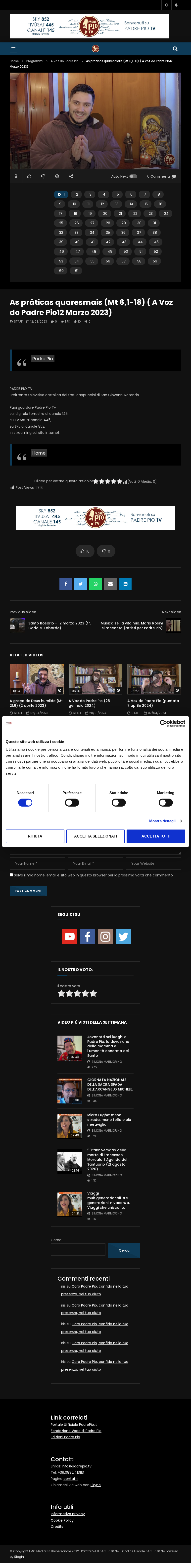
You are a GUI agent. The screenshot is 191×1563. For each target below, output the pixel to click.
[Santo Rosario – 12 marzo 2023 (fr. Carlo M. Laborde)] (17, 625)
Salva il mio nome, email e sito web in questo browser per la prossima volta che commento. (94, 875)
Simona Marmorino (107, 1062)
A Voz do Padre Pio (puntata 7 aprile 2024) (153, 703)
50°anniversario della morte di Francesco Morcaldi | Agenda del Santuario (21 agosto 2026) (107, 1160)
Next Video (171, 611)
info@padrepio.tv (77, 1466)
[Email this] (110, 584)
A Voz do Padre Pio (65, 61)
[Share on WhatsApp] (95, 584)
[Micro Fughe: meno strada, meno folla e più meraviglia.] (69, 1126)
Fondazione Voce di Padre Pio (76, 1430)
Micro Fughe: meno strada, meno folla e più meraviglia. (109, 1119)
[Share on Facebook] (65, 584)
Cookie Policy (62, 1520)
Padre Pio (42, 359)
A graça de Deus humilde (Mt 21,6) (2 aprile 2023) (36, 703)
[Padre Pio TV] (95, 48)
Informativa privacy (68, 1513)
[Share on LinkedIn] (125, 584)
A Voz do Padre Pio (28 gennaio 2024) (89, 703)
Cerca (56, 1239)
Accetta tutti (156, 836)
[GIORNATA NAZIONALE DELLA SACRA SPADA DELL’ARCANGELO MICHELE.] (69, 1091)
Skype (96, 1484)
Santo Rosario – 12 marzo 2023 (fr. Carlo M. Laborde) (59, 625)
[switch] (72, 803)
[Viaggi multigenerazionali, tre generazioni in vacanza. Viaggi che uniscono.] (69, 1204)
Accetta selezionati (95, 836)
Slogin (19, 1557)
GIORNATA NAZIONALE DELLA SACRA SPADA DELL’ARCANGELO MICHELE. (110, 1084)
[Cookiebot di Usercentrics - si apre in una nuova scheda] (163, 723)
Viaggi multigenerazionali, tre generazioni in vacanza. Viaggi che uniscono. (108, 1200)
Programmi (34, 61)
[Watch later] (166, 5)
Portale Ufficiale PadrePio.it (74, 1424)
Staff (18, 321)
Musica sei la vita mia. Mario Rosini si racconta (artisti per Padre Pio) (132, 625)
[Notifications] (176, 5)
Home (14, 61)
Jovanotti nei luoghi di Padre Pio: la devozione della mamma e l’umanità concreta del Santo (108, 1046)
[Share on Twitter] (80, 584)
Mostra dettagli (162, 821)
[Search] (175, 48)
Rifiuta (35, 836)
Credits (57, 1526)
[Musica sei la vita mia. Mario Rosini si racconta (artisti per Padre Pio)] (173, 625)
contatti (70, 1478)
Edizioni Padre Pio (65, 1437)
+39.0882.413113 (71, 1472)
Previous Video (23, 611)
